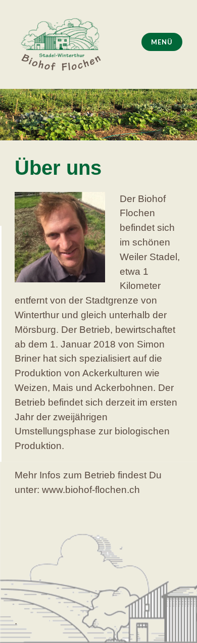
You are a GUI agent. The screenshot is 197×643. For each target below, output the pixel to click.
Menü (161, 42)
